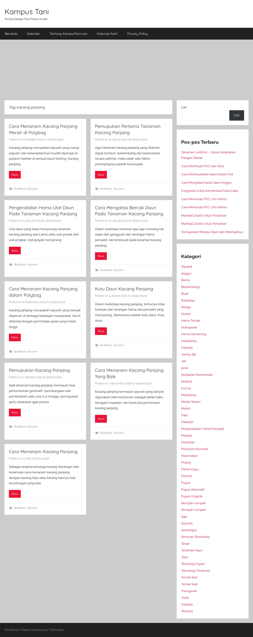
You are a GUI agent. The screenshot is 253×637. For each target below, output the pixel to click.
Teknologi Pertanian (195, 570)
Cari (184, 107)
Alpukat (186, 266)
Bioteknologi (190, 287)
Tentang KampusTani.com (68, 34)
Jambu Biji (188, 354)
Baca (15, 174)
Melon (185, 408)
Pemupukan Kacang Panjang (39, 370)
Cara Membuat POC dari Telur (202, 166)
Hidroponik (189, 327)
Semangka (189, 530)
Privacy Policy (137, 34)
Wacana (187, 611)
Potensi (186, 476)
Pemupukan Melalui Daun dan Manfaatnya (212, 232)
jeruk (184, 368)
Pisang (186, 462)
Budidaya (20, 188)
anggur (186, 273)
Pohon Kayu (190, 469)
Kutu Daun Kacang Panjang (124, 288)
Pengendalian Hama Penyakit (202, 429)
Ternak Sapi (189, 584)
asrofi (45, 458)
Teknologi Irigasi (193, 564)
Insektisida (189, 341)
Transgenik (189, 591)
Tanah (185, 543)
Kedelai (186, 381)
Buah (185, 293)
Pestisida (187, 442)
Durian (186, 314)
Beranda (11, 34)
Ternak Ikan (189, 577)
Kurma (186, 388)
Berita (185, 280)
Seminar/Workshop (195, 537)
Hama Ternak (190, 320)
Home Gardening (193, 334)
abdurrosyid (55, 139)
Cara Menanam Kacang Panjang (43, 451)
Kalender (33, 34)
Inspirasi (187, 347)
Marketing (188, 395)
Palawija (187, 422)
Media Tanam (191, 402)
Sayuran (32, 188)
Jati (183, 361)
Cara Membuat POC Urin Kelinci (204, 199)
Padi (184, 415)
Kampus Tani (26, 11)
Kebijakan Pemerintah (197, 375)
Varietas (187, 604)
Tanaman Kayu (191, 550)
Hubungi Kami (107, 34)
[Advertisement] (126, 70)
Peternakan (189, 456)
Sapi (184, 516)
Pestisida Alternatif (194, 449)
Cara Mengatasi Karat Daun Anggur (206, 182)
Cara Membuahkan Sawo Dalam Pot (207, 174)
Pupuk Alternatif (192, 489)
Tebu (184, 557)
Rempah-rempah (193, 503)
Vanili (185, 597)
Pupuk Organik (192, 496)
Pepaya (186, 435)
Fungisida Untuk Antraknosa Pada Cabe (209, 191)
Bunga (186, 307)
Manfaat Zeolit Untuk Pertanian (204, 215)
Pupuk (185, 483)
